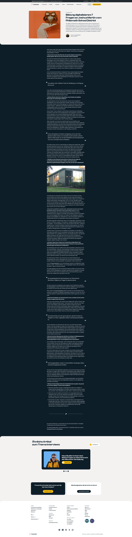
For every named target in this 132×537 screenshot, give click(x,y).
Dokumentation (52, 286)
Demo (89, 4)
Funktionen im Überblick (36, 508)
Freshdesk (69, 511)
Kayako (68, 514)
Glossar (32, 516)
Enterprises (51, 514)
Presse (86, 514)
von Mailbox (69, 523)
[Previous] (64, 471)
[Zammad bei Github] (66, 530)
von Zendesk (70, 522)
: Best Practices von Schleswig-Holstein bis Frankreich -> (47, 1)
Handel (50, 508)
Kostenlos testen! (96, 4)
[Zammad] (35, 4)
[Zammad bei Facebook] (69, 530)
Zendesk (69, 510)
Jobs (86, 511)
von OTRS (69, 519)
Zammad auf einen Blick (36, 507)
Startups (51, 517)
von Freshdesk (70, 520)
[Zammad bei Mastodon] (59, 530)
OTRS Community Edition (72, 508)
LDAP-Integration (52, 268)
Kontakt (86, 513)
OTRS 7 (68, 507)
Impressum (87, 516)
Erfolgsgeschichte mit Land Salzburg (54, 429)
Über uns (87, 507)
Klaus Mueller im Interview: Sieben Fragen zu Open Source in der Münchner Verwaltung (75, 457)
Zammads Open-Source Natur (63, 250)
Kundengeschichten (53, 522)
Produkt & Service (53, 507)
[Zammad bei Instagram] (72, 530)
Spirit (86, 510)
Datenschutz (84, 534)
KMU (50, 516)
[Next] (68, 471)
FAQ (32, 514)
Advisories (33, 510)
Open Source (87, 508)
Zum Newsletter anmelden (84, 491)
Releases (33, 511)
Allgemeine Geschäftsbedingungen (97, 534)
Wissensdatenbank (55, 263)
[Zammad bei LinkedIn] (63, 530)
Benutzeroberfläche (59, 290)
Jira (67, 513)
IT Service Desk (52, 510)
